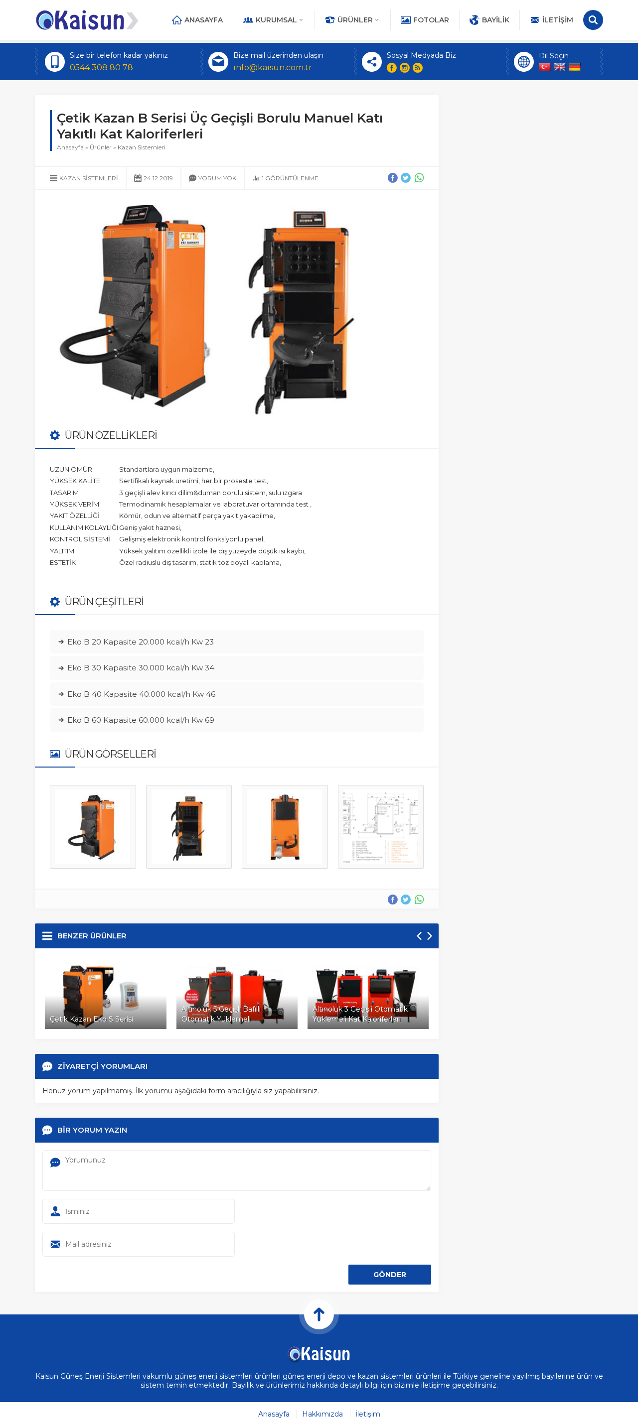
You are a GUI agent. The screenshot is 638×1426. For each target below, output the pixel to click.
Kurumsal (276, 19)
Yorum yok (217, 178)
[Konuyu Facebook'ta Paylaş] (393, 178)
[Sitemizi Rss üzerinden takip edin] (418, 68)
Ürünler (355, 19)
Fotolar (431, 19)
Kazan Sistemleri (141, 147)
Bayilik (495, 19)
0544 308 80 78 (101, 67)
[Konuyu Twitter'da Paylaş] (406, 178)
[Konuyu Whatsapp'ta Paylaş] (419, 178)
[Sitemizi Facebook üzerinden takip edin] (392, 68)
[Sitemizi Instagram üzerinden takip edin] (405, 68)
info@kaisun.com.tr (272, 67)
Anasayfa (203, 19)
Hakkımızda (322, 1414)
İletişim (557, 19)
